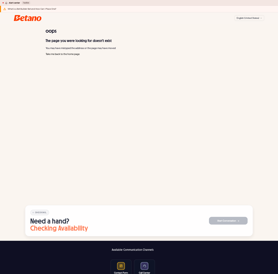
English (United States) (248, 18)
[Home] (27, 18)
